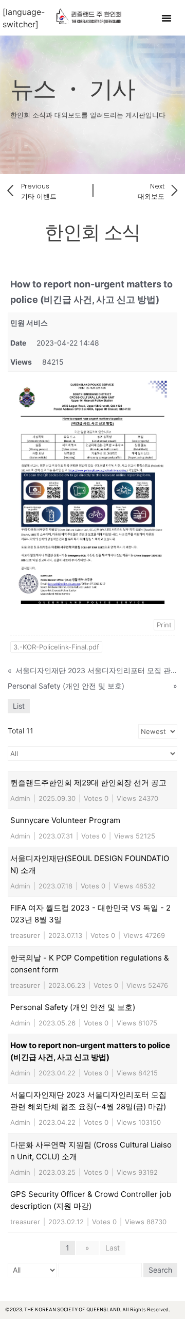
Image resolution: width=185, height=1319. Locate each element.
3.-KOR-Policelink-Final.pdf (56, 647)
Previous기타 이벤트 (39, 191)
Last (112, 1247)
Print (164, 625)
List (19, 705)
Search (160, 1269)
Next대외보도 (151, 191)
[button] (166, 18)
